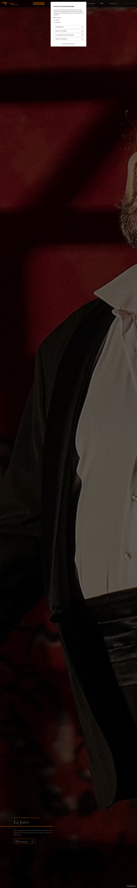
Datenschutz (65, 44)
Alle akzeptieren (59, 27)
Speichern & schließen (61, 31)
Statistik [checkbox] (57, 20)
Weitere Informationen (61, 39)
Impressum (72, 44)
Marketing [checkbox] (57, 22)
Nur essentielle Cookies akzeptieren (64, 35)
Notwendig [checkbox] (58, 17)
